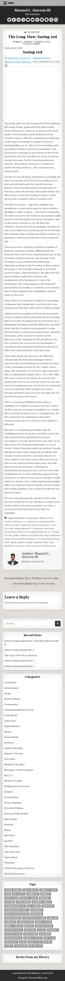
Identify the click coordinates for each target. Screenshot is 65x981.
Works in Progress (14, 873)
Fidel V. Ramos (33, 906)
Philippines (30, 930)
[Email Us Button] (51, 20)
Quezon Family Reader (16, 813)
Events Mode (11, 737)
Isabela (24, 535)
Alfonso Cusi (46, 518)
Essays (8, 731)
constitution (11, 898)
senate (23, 942)
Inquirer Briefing (13, 748)
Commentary (11, 704)
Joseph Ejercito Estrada (34, 918)
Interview (9, 759)
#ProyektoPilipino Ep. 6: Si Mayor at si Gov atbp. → (32, 578)
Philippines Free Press (16, 786)
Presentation (11, 797)
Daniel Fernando (29, 525)
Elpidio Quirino (23, 902)
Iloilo (16, 535)
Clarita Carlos (11, 525)
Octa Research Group (47, 539)
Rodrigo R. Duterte (14, 546)
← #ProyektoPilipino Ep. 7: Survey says (32, 583)
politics (21, 542)
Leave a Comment (33, 44)
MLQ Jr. (8, 775)
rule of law (49, 938)
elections (49, 528)
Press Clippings (13, 803)
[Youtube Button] (28, 20)
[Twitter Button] (9, 20)
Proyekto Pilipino (13, 808)
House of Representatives (17, 914)
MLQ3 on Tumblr (13, 781)
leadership (10, 922)
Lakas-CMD (52, 918)
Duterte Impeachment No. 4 (19, 650)
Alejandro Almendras (27, 518)
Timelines (9, 862)
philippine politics (13, 930)
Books (7, 693)
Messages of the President (18, 770)
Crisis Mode (10, 715)
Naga (47, 535)
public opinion (34, 542)
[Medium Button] (32, 20)
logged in (23, 602)
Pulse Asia (48, 542)
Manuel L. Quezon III (32, 10)
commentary (33, 894)
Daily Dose (10, 721)
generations (48, 906)
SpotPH (8, 841)
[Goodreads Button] (46, 20)
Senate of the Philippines (39, 942)
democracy (45, 525)
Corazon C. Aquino (28, 898)
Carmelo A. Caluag (48, 890)
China (7, 894)
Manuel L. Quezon (43, 922)
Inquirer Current (13, 753)
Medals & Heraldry (14, 764)
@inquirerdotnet (42, 58)
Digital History (12, 726)
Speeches (9, 835)
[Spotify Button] (42, 20)
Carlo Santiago (31, 890)
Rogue (7, 830)
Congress (45, 894)
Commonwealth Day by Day (19, 710)
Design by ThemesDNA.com (32, 978)
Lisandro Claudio (25, 922)
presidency (53, 930)
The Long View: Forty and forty (21, 655)
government (36, 910)
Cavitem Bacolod (45, 521)
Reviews (9, 824)
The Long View (33, 32)
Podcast (8, 792)
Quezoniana (10, 819)
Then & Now (11, 857)
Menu (11, 3)
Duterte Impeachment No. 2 (19, 666)
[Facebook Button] (14, 20)
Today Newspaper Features (19, 868)
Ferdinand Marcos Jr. (39, 532)
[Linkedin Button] (18, 20)
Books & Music (12, 699)
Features (9, 742)
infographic (36, 914)
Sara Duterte (11, 942)
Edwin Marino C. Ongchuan (28, 528)
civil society (18, 894)
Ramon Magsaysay (13, 938)
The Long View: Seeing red (32, 36)
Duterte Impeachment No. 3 (19, 660)
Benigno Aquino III (13, 890)
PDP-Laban (10, 542)
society (8, 946)
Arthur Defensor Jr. (15, 521)
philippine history (43, 926)
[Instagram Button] (23, 20)
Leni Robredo (35, 535)
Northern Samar (27, 539)
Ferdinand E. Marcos (15, 532)
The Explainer (12, 846)
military (29, 926)
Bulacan (31, 521)
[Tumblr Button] (37, 20)
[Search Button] (56, 20)
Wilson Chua (49, 546)
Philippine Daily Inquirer (17, 61)
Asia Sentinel (11, 688)
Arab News (10, 682)
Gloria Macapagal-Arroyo (17, 910)
